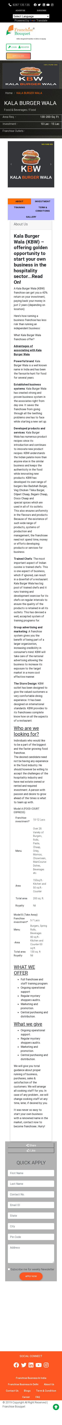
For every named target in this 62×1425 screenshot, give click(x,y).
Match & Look (18, 56)
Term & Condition (46, 1390)
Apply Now (31, 1276)
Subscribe (41, 10)
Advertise (20, 10)
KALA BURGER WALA (29, 93)
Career (26, 1397)
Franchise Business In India (31, 1378)
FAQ (37, 1397)
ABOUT (19, 201)
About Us (49, 1384)
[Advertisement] (31, 1320)
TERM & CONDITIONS (42, 209)
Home (9, 93)
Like (32, 1150)
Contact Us (12, 1390)
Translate (41, 20)
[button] (11, 164)
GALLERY (31, 216)
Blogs (27, 1390)
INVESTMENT (42, 201)
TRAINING (19, 207)
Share (32, 1145)
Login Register (20, 47)
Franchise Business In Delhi (23, 1384)
